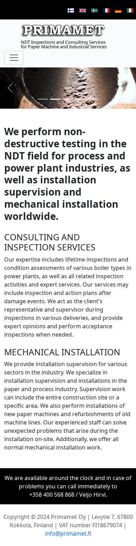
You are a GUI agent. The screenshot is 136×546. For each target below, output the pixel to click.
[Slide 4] (80, 99)
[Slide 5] (93, 99)
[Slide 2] (55, 99)
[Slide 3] (68, 99)
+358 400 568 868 (51, 494)
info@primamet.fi (68, 533)
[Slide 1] (43, 99)
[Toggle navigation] (14, 58)
